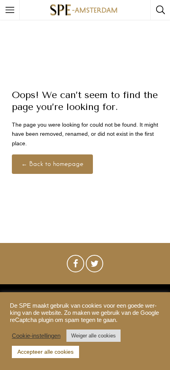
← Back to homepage (52, 164)
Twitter (94, 266)
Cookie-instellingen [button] (36, 336)
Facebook (75, 266)
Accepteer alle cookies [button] (45, 352)
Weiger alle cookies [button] (93, 336)
